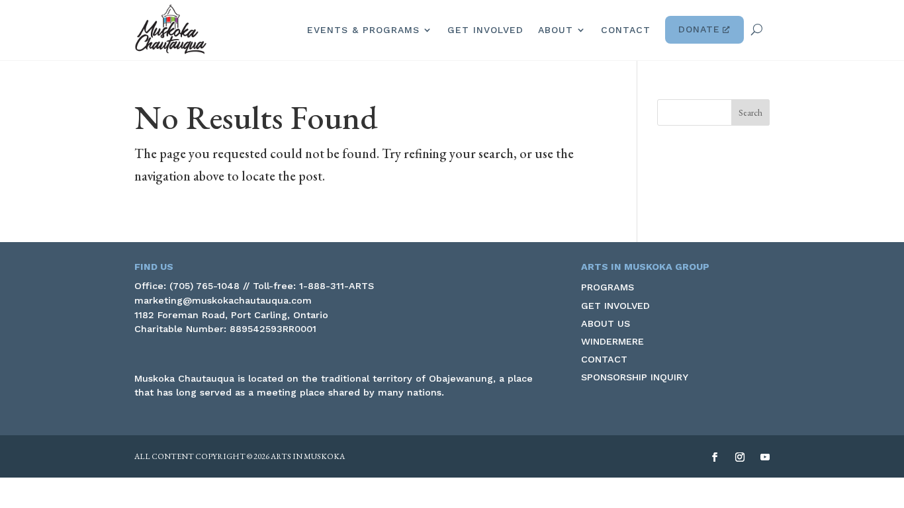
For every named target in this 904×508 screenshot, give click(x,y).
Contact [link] (626, 29)
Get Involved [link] (485, 29)
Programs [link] (607, 287)
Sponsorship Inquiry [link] (634, 377)
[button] (750, 112)
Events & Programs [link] (363, 29)
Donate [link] (699, 29)
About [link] (555, 29)
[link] (170, 29)
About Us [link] (605, 323)
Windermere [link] (612, 341)
